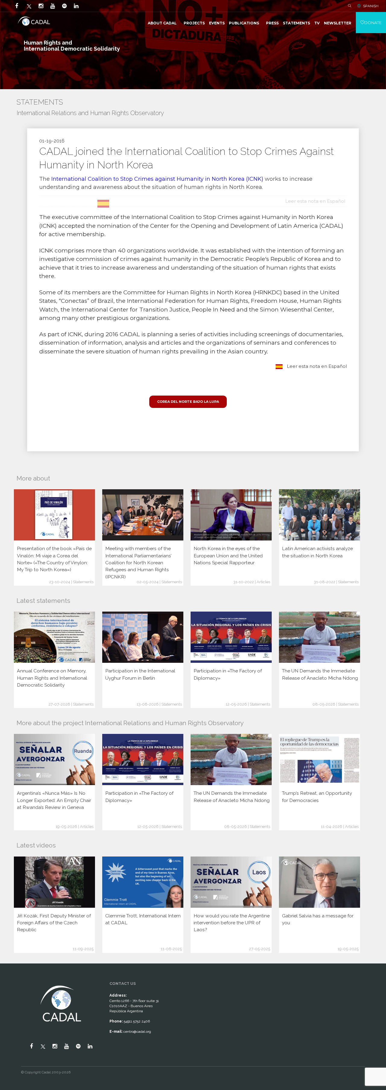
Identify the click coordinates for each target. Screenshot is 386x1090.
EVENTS (217, 23)
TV (317, 23)
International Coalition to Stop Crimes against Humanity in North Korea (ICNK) (157, 179)
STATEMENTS (296, 23)
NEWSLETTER (337, 23)
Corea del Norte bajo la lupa (188, 401)
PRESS (272, 23)
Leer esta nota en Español (316, 366)
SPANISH (370, 6)
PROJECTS (194, 23)
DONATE (372, 22)
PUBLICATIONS (244, 23)
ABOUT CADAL (162, 23)
